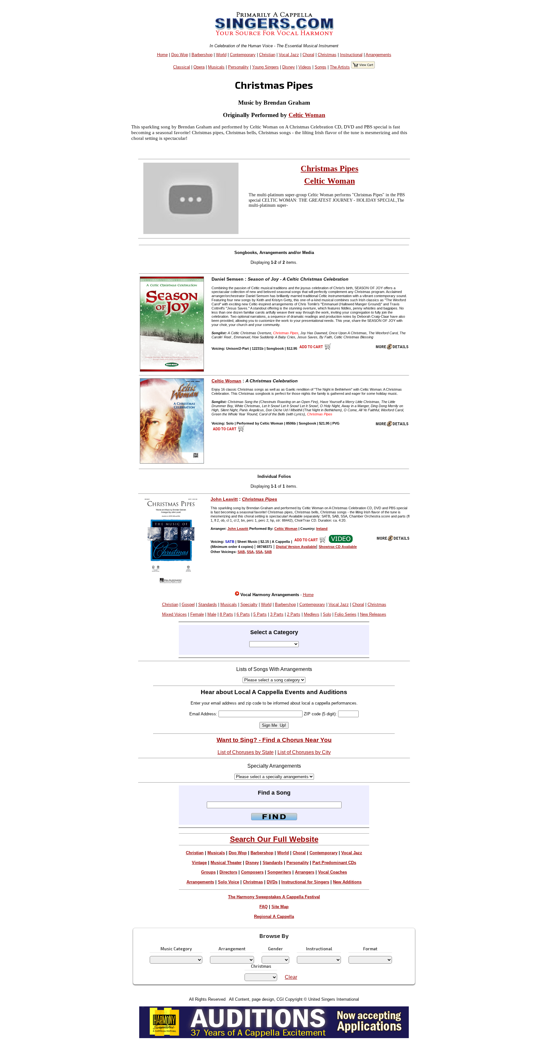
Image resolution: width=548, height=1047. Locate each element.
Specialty (249, 604)
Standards (207, 604)
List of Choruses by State (246, 752)
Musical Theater (226, 862)
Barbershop (202, 54)
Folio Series (345, 614)
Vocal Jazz (289, 54)
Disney (288, 67)
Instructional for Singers (305, 882)
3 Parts (277, 614)
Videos (304, 67)
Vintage (199, 862)
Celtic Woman (307, 115)
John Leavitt (224, 499)
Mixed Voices (174, 614)
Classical (181, 67)
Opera (199, 67)
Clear (291, 977)
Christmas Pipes (329, 168)
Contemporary (243, 54)
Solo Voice (228, 882)
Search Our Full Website (274, 839)
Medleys (311, 614)
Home (162, 54)
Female (197, 614)
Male (211, 614)
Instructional (351, 54)
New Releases (373, 614)
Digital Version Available (296, 547)
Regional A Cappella (274, 916)
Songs (320, 67)
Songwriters (279, 872)
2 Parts (293, 614)
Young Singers (265, 67)
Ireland (322, 528)
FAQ (263, 906)
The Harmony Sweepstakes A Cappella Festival (274, 896)
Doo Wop (179, 54)
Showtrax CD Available (338, 547)
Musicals (216, 67)
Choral (308, 54)
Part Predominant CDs (334, 862)
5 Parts (260, 614)
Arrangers (304, 872)
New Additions (347, 882)
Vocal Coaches (332, 872)
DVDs (272, 882)
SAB (241, 552)
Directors (228, 872)
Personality (238, 67)
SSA (250, 552)
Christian (267, 54)
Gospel (188, 604)
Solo (327, 614)
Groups (208, 872)
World (221, 54)
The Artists (340, 67)
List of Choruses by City (304, 752)
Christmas (327, 54)
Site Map (280, 906)
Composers (252, 872)
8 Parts (226, 614)
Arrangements (378, 54)
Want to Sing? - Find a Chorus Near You (274, 740)
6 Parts (243, 614)
